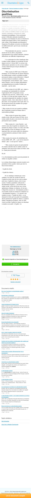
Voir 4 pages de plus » (15, 246)
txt (13, 251)
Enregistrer (16, 264)
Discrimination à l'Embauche (7, 295)
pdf (13, 253)
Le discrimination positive (6, 370)
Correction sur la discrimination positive (10, 362)
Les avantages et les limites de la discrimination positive (14, 387)
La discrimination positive (7, 379)
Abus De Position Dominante (7, 313)
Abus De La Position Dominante (9, 424)
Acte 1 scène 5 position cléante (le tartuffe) (11, 332)
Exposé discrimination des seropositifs (9, 322)
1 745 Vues (15, 275)
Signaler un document (15, 282)
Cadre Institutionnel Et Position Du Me (10, 304)
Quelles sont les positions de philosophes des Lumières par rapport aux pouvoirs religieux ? (14, 341)
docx (13, 254)
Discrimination (5, 421)
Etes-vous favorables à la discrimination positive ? (12, 291)
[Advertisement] (15, 227)
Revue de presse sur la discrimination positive (11, 406)
